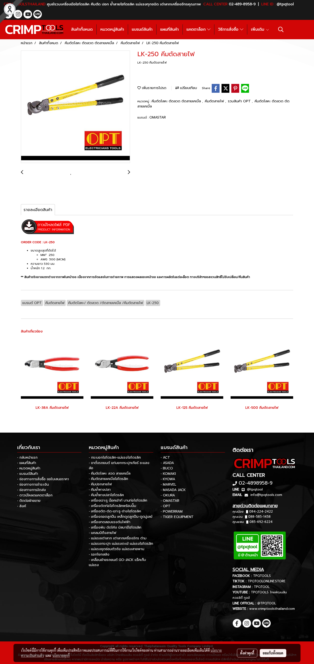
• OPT (165, 506)
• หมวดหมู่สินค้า (28, 468)
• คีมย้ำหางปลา (100, 489)
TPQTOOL (262, 586)
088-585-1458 (259, 516)
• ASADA (167, 462)
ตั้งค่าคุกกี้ (247, 653)
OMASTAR (157, 117)
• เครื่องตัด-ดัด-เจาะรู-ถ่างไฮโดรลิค (115, 511)
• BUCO (167, 468)
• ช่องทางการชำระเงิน (33, 484)
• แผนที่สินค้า (26, 462)
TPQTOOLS (262, 575)
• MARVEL (168, 484)
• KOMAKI (168, 473)
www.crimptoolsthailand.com (272, 608)
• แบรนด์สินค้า (27, 473)
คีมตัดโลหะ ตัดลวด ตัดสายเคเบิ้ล (177, 101)
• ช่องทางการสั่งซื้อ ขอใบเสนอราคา (43, 479)
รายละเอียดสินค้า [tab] (38, 210)
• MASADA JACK (173, 489)
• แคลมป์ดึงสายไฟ (102, 532)
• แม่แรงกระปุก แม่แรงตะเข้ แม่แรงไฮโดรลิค (121, 543)
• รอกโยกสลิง (99, 554)
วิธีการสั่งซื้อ (229, 29)
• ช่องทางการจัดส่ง (31, 489)
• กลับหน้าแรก (27, 457)
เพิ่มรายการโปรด (153, 88)
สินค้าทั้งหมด (82, 29)
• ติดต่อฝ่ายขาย (28, 500)
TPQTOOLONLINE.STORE (266, 581)
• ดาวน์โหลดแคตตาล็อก (34, 495)
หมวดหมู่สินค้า (112, 29)
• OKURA (168, 495)
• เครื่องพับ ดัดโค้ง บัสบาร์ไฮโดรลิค (115, 527)
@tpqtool (255, 489)
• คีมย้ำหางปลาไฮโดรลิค (106, 495)
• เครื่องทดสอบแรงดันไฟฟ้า (109, 522)
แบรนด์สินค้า (142, 29)
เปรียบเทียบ (188, 88)
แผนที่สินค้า (169, 29)
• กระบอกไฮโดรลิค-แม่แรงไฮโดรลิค (115, 457)
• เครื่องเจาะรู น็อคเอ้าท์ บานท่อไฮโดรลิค (118, 500)
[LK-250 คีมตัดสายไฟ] (75, 107)
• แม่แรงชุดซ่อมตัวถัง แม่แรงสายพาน (116, 549)
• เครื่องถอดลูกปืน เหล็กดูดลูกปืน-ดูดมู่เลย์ (120, 516)
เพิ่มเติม (258, 29)
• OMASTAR (170, 500)
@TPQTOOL (266, 603)
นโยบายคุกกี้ (61, 655)
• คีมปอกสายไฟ (100, 484)
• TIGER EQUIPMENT (177, 516)
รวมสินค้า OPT (240, 101)
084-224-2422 (261, 511)
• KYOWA (168, 479)
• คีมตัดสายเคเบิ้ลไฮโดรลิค (108, 478)
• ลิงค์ (21, 506)
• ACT (165, 457)
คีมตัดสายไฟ (215, 101)
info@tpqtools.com (266, 494)
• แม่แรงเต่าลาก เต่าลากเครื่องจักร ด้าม (117, 538)
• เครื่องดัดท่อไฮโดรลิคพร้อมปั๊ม (112, 505)
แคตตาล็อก (196, 29)
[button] (280, 29)
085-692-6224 (261, 521)
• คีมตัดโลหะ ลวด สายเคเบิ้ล (110, 473)
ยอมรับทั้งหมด (273, 653)
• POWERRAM (172, 511)
